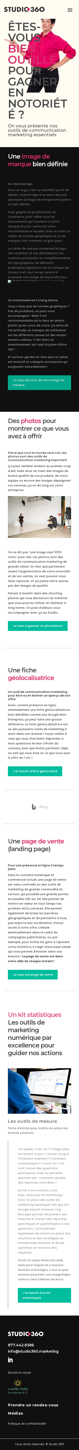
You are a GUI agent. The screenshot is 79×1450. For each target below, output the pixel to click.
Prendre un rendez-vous (33, 1405)
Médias (15, 1413)
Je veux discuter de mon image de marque (38, 382)
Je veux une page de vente (33, 975)
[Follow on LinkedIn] (10, 1360)
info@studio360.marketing (33, 1351)
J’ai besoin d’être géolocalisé (35, 771)
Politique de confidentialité (27, 1424)
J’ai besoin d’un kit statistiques (37, 1295)
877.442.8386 (21, 1345)
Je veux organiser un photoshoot (38, 626)
